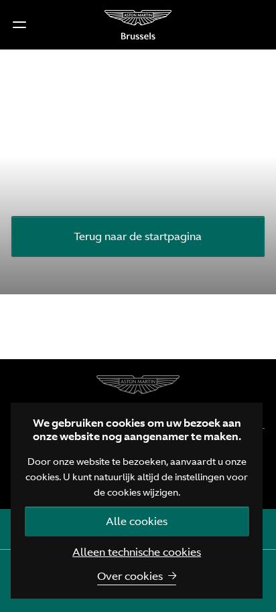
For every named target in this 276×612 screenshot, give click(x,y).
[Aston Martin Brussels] (138, 24)
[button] (19, 25)
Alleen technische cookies (136, 551)
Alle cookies (136, 521)
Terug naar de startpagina (138, 236)
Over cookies (130, 576)
